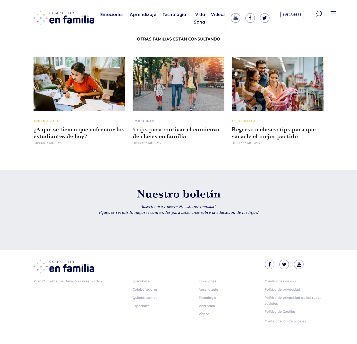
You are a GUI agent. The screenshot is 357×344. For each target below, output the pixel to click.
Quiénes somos (145, 297)
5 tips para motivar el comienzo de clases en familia (176, 132)
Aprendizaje (143, 14)
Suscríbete (292, 14)
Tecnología (174, 14)
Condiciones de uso (280, 281)
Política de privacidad (282, 289)
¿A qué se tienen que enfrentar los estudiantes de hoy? (79, 132)
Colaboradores (145, 289)
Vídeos (218, 14)
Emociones (112, 14)
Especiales (141, 306)
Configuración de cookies (285, 321)
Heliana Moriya (48, 143)
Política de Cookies (280, 311)
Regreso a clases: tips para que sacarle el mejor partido (274, 132)
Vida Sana (199, 18)
